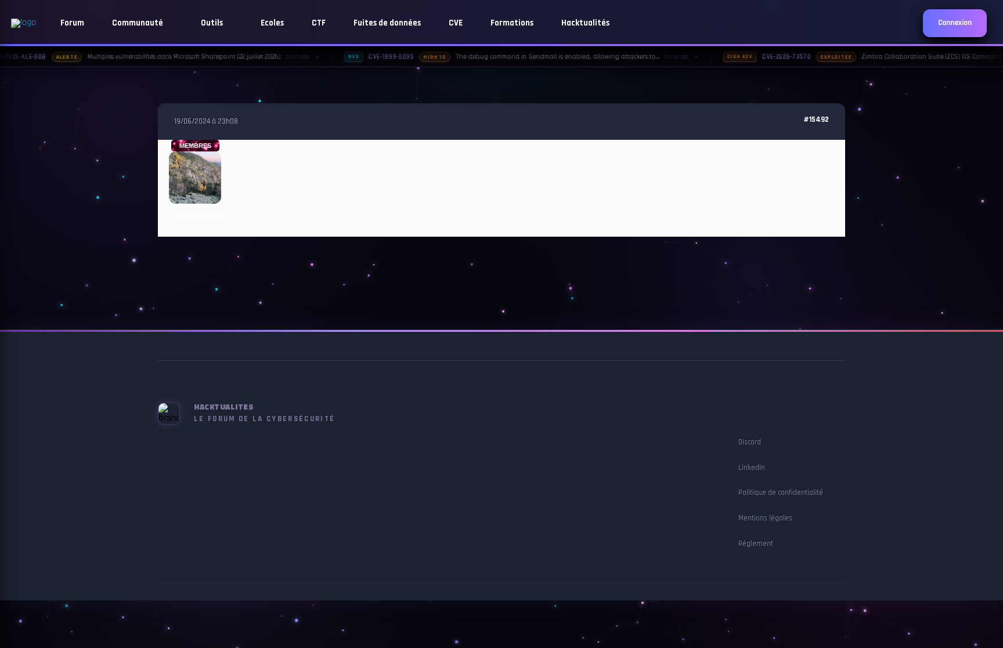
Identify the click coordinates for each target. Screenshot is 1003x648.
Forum (72, 22)
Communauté (138, 22)
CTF (319, 22)
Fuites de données (387, 22)
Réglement (755, 543)
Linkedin (751, 467)
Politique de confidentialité (780, 492)
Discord (749, 442)
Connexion (955, 23)
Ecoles (272, 22)
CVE (456, 22)
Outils (213, 22)
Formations (511, 22)
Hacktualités (585, 22)
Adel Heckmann (195, 215)
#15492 (816, 120)
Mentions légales (765, 518)
